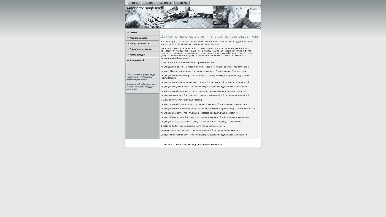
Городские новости (139, 43)
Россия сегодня (137, 54)
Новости (149, 3)
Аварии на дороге (138, 38)
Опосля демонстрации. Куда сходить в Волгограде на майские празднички (141, 77)
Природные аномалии (141, 49)
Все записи (165, 3)
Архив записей (137, 60)
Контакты (182, 3)
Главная (134, 3)
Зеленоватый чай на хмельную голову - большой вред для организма (142, 86)
